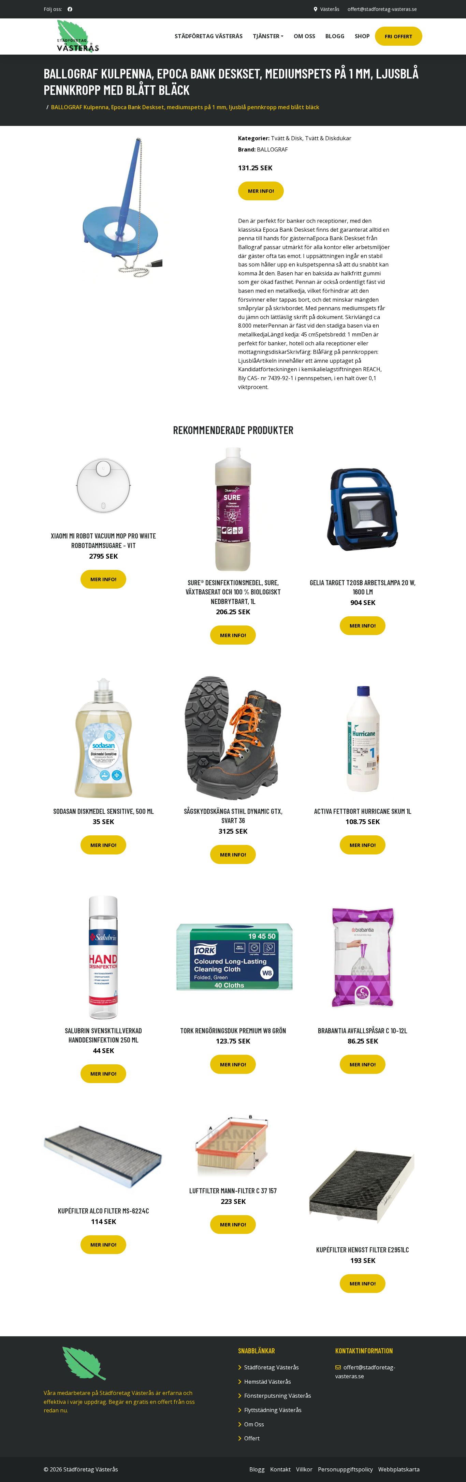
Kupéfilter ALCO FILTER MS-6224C (103, 1210)
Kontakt (280, 1469)
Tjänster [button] (266, 36)
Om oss (304, 36)
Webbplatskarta (399, 1469)
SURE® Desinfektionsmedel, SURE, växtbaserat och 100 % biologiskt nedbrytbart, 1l (233, 591)
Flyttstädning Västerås (273, 1410)
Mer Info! (261, 190)
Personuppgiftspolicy (345, 1469)
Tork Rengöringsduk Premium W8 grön (233, 1030)
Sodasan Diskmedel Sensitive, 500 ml (103, 811)
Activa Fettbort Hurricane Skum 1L (362, 811)
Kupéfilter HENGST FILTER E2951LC (362, 1249)
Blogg (335, 36)
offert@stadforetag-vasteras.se (382, 9)
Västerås (329, 9)
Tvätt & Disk (286, 138)
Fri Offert (398, 36)
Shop (362, 36)
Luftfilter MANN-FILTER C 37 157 (233, 1190)
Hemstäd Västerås (267, 1381)
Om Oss (254, 1424)
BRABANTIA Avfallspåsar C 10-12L (362, 1030)
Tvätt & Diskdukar (328, 138)
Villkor (304, 1469)
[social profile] (70, 9)
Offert (252, 1438)
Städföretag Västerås (209, 36)
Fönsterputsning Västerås (277, 1395)
